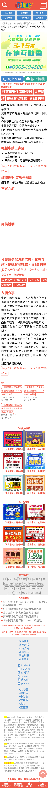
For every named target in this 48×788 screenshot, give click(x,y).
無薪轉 (24, 593)
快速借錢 (24, 13)
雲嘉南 (24, 700)
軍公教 (40, 588)
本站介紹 (24, 648)
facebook (25, 665)
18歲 (10, 579)
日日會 (10, 593)
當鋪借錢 (8, 18)
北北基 (24, 689)
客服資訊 (24, 659)
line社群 (25, 669)
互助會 (37, 593)
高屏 (22, 703)
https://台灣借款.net (15, 166)
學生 (33, 588)
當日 (25, 584)
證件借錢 (39, 13)
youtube (25, 683)
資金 (15, 579)
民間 (29, 579)
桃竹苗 (24, 693)
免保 (17, 588)
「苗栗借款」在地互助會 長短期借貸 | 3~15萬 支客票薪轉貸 (34, 390)
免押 (12, 588)
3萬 (43, 579)
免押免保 (36, 579)
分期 (23, 588)
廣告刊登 (24, 655)
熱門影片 (24, 644)
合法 (28, 588)
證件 (7, 588)
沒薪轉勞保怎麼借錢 (14, 269)
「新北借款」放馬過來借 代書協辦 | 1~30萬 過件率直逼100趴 (11, 408)
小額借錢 (8, 13)
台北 (4, 579)
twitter (24, 676)
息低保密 (22, 579)
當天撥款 (33, 269)
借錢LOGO (24, 5)
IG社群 (25, 672)
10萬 (6, 584)
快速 (11, 584)
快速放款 (18, 584)
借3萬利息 (19, 275)
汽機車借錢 (24, 18)
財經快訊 (24, 641)
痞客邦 (25, 679)
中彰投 (24, 696)
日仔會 (17, 593)
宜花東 (24, 707)
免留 (31, 593)
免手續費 (32, 584)
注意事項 (24, 652)
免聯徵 (41, 584)
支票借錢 (39, 18)
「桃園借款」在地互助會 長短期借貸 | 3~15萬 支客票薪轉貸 (11, 390)
